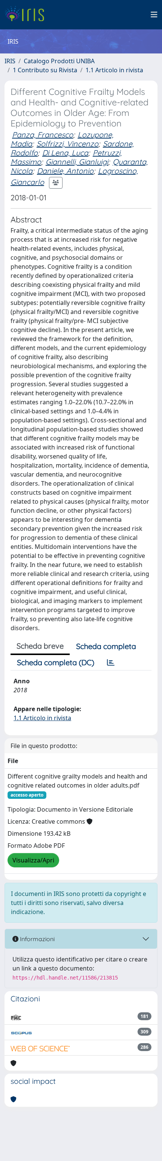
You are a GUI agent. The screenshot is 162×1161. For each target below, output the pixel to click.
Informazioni (36, 939)
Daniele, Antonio (65, 170)
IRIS (10, 61)
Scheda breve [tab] (40, 646)
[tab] (111, 662)
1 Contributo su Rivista (45, 70)
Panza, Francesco (42, 134)
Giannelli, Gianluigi (77, 161)
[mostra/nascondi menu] (154, 14)
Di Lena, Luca (65, 152)
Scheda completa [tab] (106, 646)
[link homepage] (27, 15)
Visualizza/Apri (33, 860)
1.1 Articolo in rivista (114, 70)
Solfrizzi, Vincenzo (67, 143)
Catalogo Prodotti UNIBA (59, 61)
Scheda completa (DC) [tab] (55, 662)
